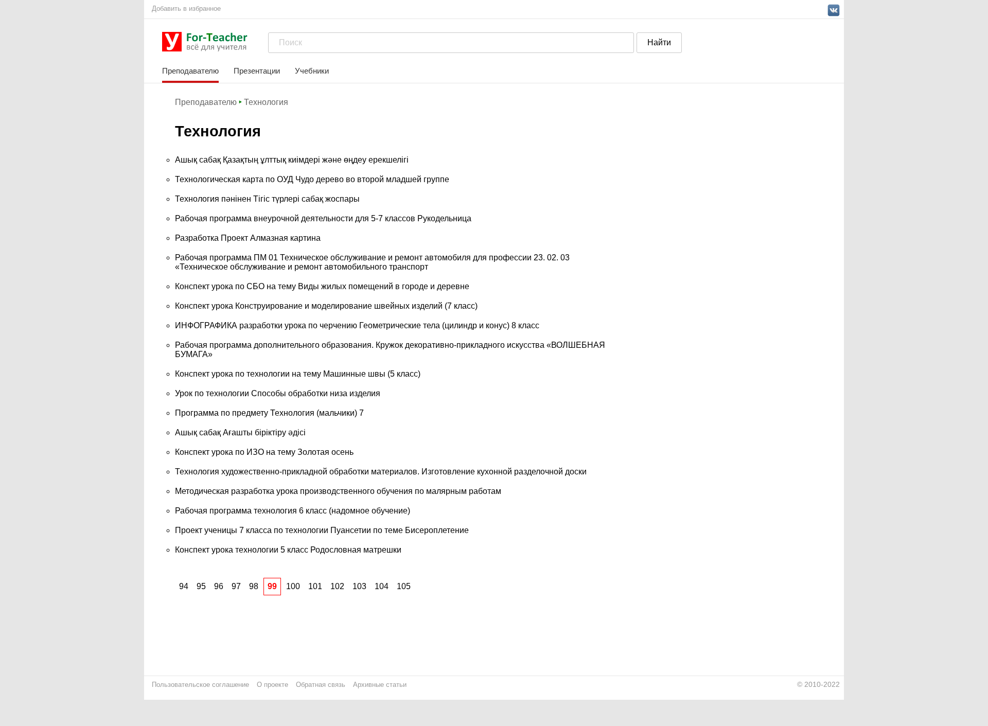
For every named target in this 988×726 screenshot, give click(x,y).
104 (382, 586)
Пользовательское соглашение (200, 684)
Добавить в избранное (186, 8)
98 (253, 586)
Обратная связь (320, 684)
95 (201, 586)
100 (293, 586)
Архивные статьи (380, 684)
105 (404, 586)
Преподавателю (190, 70)
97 (236, 586)
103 (359, 586)
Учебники (312, 70)
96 (218, 586)
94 (183, 586)
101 (315, 586)
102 (337, 586)
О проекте (272, 684)
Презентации (257, 70)
